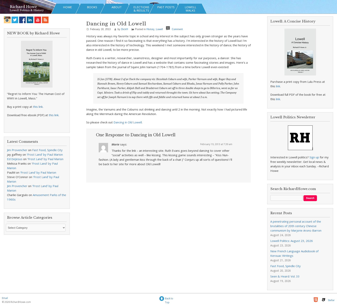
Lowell (159, 29)
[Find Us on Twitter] (15, 19)
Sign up (314, 157)
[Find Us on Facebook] (22, 19)
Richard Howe (23, 7)
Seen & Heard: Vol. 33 (285, 276)
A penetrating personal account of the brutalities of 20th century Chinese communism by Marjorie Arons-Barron (295, 225)
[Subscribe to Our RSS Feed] (45, 19)
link (278, 86)
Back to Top (169, 299)
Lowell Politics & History (27, 10)
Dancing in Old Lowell (128, 122)
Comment (177, 29)
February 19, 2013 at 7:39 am (216, 144)
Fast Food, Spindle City (47, 150)
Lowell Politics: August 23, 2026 (291, 241)
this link (38, 107)
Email (5, 298)
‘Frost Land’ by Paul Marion (45, 154)
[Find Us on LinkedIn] (30, 19)
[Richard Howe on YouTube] (37, 19)
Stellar (331, 300)
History (150, 29)
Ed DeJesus (14, 159)
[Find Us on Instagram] (7, 19)
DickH (124, 29)
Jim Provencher (17, 150)
